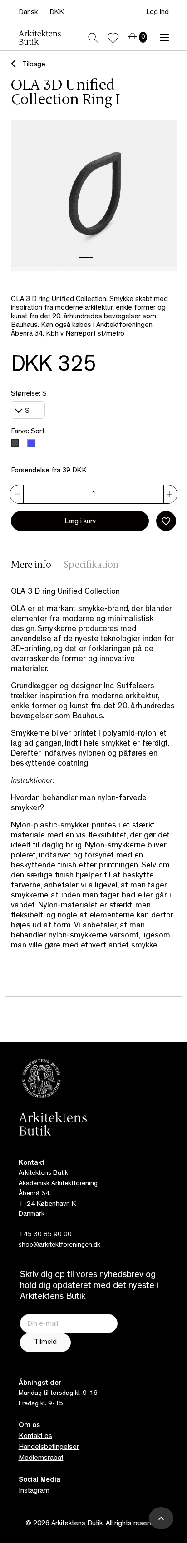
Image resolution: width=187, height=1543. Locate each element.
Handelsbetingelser (49, 1447)
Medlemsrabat (41, 1458)
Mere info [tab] (31, 565)
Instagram (34, 1491)
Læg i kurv (80, 522)
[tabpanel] (93, 777)
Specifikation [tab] (91, 565)
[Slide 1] (86, 257)
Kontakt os (35, 1436)
